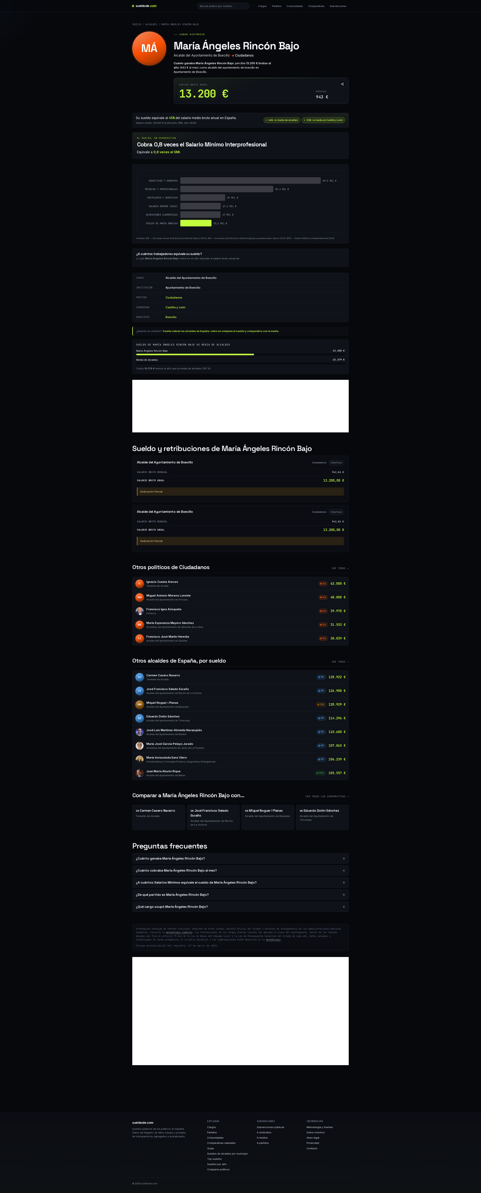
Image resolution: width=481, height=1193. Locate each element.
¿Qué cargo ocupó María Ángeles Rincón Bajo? (172, 907)
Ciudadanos (244, 55)
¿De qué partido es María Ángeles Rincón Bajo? (172, 895)
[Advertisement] (240, 406)
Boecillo (171, 317)
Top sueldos (214, 1158)
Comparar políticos (218, 1169)
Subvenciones (338, 6)
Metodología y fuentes (320, 1127)
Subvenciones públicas (270, 1127)
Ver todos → (340, 568)
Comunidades (295, 6)
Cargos (262, 6)
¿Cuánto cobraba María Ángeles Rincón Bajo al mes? (176, 870)
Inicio (136, 24)
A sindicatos (264, 1132)
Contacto (312, 1148)
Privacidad (313, 1142)
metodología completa (179, 932)
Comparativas (316, 6)
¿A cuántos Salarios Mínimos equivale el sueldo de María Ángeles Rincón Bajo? (196, 882)
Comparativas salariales (221, 1142)
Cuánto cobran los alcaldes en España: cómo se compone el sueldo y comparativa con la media (220, 331)
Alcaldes (151, 24)
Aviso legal (313, 1137)
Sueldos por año (217, 1164)
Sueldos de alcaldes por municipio (227, 1153)
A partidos (263, 1142)
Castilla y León (175, 307)
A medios (262, 1137)
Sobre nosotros (316, 1132)
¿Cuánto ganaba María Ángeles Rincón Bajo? (170, 858)
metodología (273, 939)
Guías (210, 1148)
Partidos (276, 6)
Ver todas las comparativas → (327, 796)
